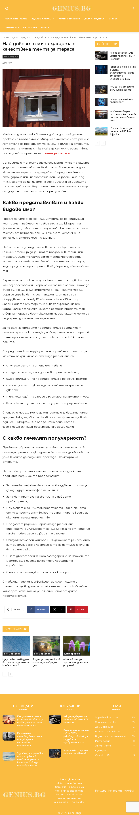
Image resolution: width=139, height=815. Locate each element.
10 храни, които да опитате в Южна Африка (121, 131)
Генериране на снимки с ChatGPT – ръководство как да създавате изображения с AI (123, 72)
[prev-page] (5, 674)
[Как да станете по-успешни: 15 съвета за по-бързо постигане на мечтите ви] (9, 719)
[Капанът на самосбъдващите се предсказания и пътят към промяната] (9, 736)
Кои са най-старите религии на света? (122, 88)
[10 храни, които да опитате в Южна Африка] (101, 131)
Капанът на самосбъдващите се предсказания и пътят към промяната (29, 739)
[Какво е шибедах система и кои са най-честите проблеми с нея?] (101, 114)
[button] (7, 8)
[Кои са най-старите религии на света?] (101, 89)
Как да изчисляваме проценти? (121, 101)
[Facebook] (133, 8)
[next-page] (10, 674)
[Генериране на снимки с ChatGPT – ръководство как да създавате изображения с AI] (101, 69)
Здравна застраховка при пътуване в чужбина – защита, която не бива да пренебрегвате (30, 759)
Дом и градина (22, 37)
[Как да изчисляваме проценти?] (101, 102)
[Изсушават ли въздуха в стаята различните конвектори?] (16, 646)
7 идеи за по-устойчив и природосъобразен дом (46, 662)
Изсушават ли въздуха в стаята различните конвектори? (16, 662)
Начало (7, 37)
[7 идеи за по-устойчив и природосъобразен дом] (46, 646)
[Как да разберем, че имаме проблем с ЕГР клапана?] (101, 55)
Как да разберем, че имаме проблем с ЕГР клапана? (122, 55)
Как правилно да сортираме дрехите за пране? (75, 662)
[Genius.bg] (71, 8)
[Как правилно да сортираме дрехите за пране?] (76, 646)
